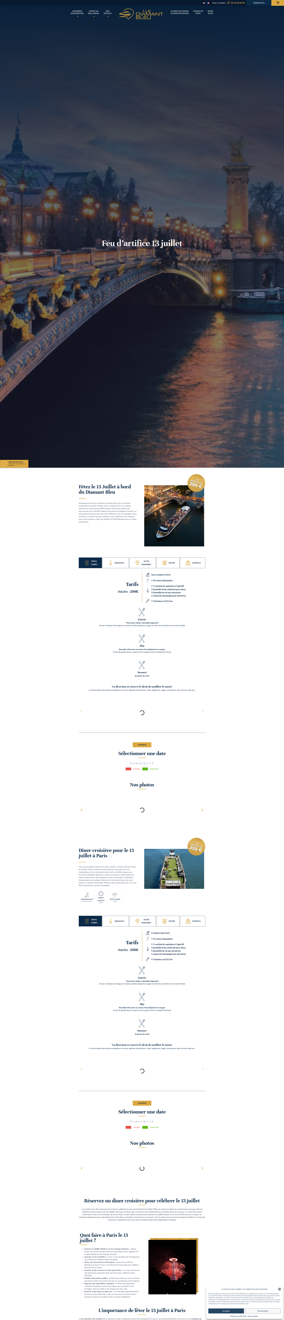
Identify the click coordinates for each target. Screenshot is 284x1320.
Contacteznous (198, 12)
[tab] (90, 563)
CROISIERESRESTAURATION (77, 12)
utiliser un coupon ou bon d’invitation (180, 12)
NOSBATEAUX (107, 12)
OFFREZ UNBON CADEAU (93, 12)
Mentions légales (253, 1316)
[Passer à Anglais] (204, 2)
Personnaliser (262, 1311)
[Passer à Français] (208, 2)
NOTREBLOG (210, 12)
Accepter (226, 1311)
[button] (279, 1289)
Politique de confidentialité (238, 1316)
